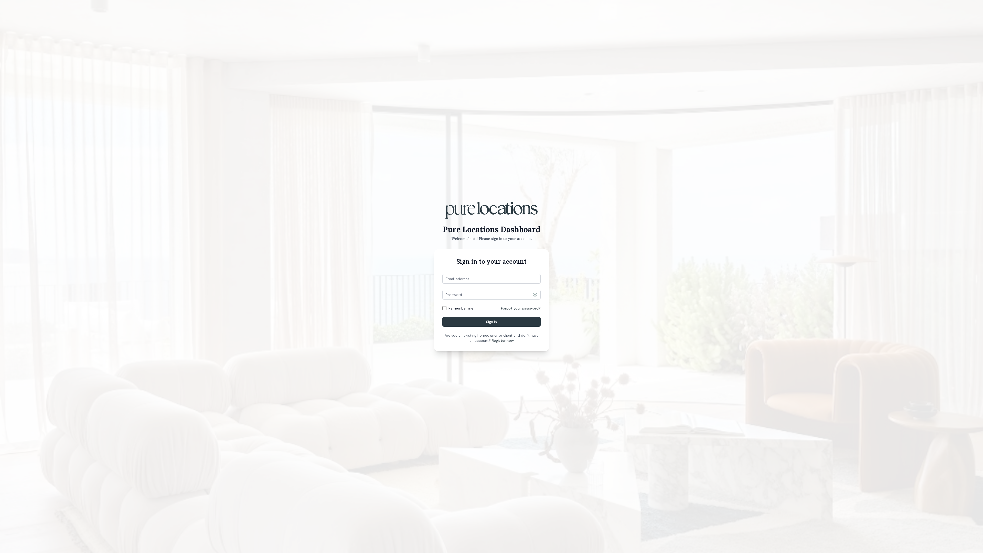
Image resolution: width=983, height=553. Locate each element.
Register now (503, 340)
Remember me (460, 308)
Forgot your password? (521, 308)
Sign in (491, 322)
